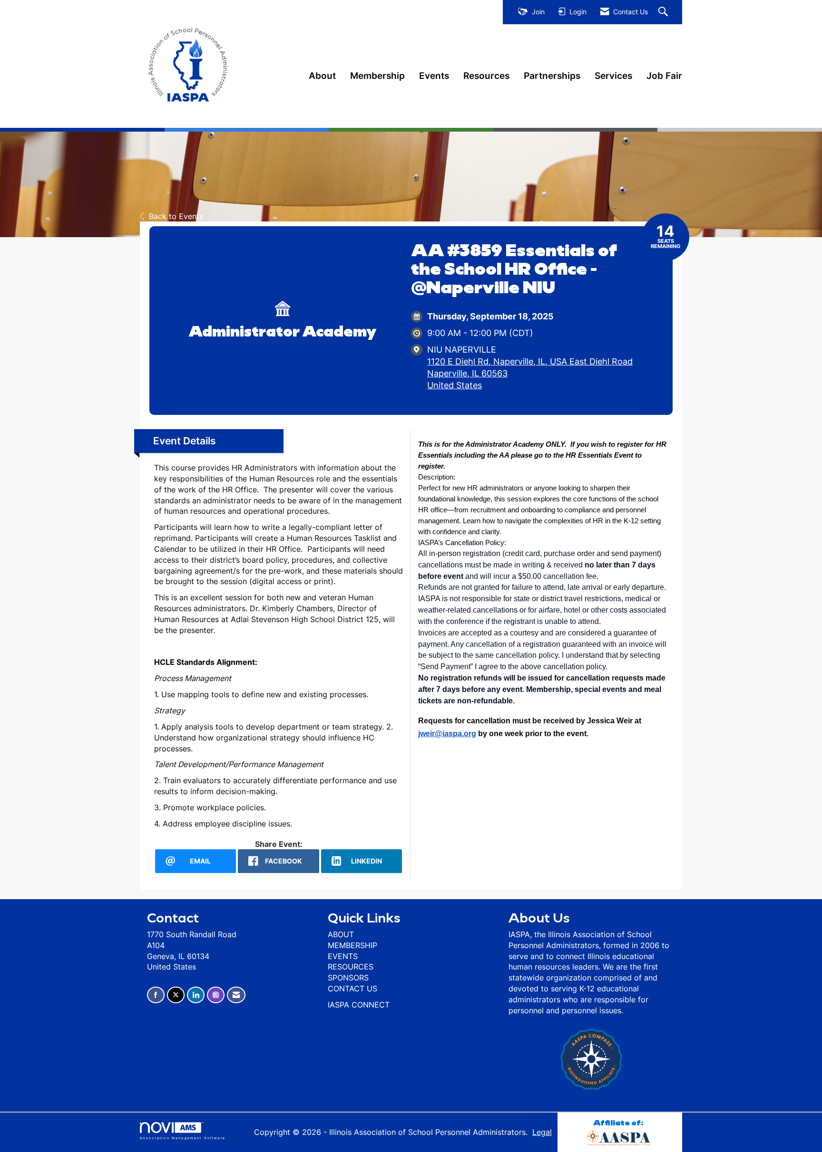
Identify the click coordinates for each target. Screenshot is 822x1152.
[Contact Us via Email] (236, 995)
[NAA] (620, 1137)
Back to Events (176, 216)
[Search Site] (664, 12)
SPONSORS (348, 977)
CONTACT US (352, 988)
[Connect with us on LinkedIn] (196, 995)
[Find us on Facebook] (156, 995)
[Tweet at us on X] (176, 995)
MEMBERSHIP (352, 945)
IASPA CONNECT (359, 1004)
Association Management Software (182, 1138)
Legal (542, 1132)
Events (434, 75)
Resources (486, 75)
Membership (377, 75)
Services (613, 75)
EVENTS (343, 956)
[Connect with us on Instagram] (216, 995)
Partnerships (552, 75)
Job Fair (664, 75)
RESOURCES (350, 966)
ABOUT (341, 934)
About (322, 75)
